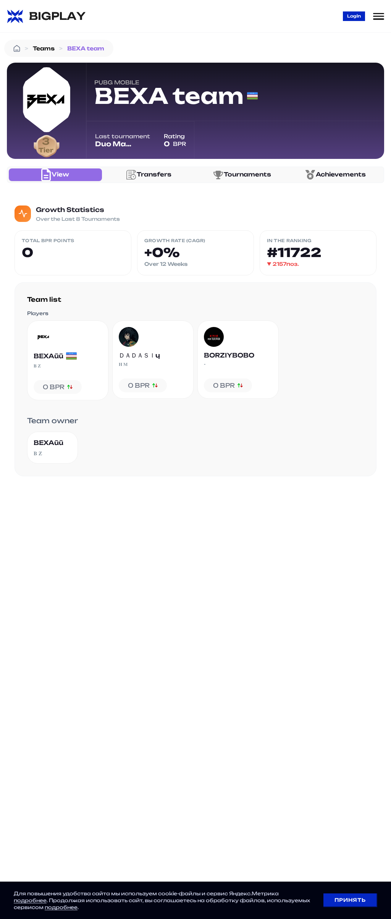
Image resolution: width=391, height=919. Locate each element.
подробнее (30, 900)
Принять (349, 900)
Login (354, 16)
